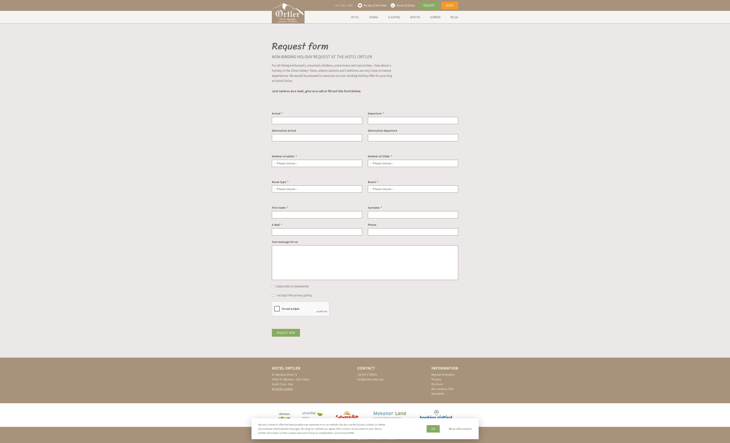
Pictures (436, 379)
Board (372, 182)
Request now (286, 333)
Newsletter (437, 393)
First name (279, 207)
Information (444, 368)
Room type (279, 182)
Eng (350, 5)
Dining (373, 17)
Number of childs (379, 156)
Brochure (437, 384)
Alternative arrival (284, 130)
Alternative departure (382, 130)
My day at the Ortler (375, 5)
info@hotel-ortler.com (370, 379)
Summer (435, 17)
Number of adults (283, 156)
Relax (454, 17)
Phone (372, 225)
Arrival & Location (282, 389)
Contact (366, 368)
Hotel (355, 17)
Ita (336, 5)
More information (460, 429)
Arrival (276, 113)
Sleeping (394, 17)
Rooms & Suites (405, 5)
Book (449, 5)
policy (308, 295)
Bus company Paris (442, 389)
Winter (415, 17)
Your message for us (285, 242)
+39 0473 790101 (367, 374)
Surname (374, 207)
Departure (375, 113)
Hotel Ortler (286, 368)
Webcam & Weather (443, 374)
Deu (343, 5)
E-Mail (276, 225)
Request (429, 5)
